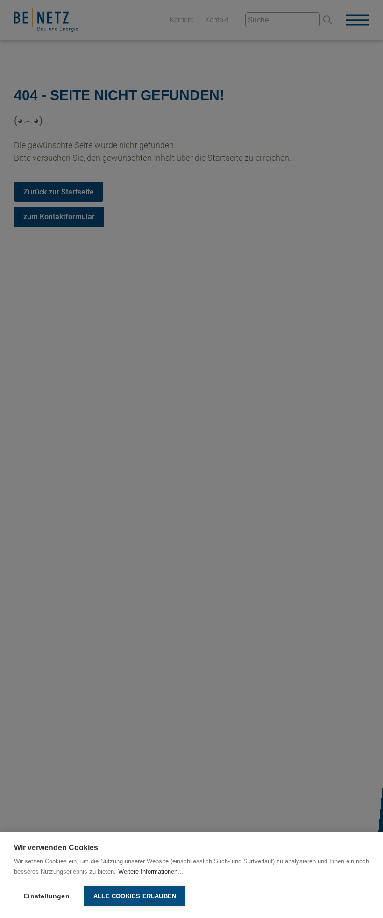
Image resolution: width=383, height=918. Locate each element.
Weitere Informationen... (150, 871)
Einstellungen (47, 896)
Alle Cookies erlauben (134, 896)
